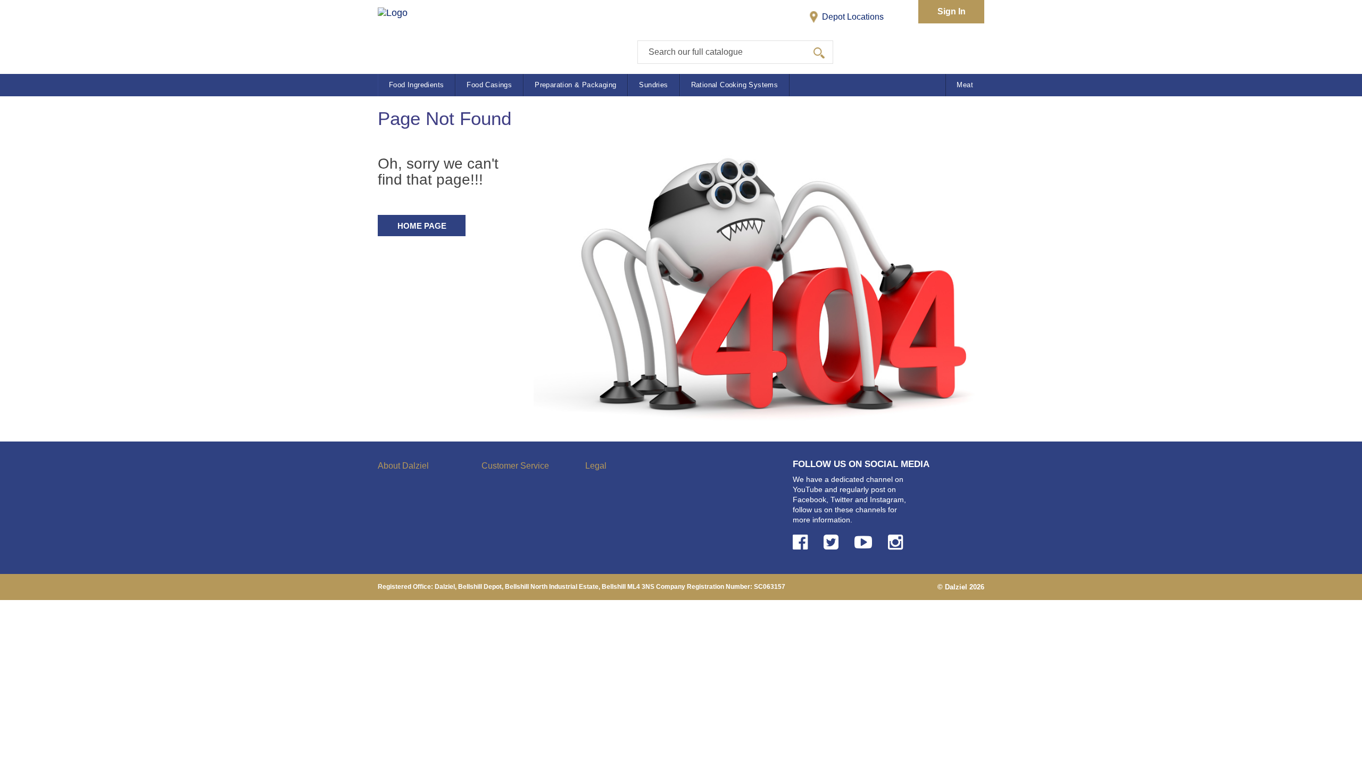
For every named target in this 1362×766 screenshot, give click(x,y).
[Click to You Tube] (865, 542)
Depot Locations (852, 16)
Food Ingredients (416, 85)
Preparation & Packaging (575, 85)
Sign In (951, 11)
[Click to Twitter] (833, 542)
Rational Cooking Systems (734, 85)
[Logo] (403, 32)
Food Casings (489, 85)
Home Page (421, 225)
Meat (965, 85)
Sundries (653, 85)
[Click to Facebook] (802, 542)
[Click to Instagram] (897, 542)
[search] (819, 52)
